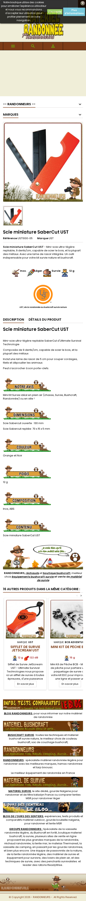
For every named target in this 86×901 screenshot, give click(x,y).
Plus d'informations (74, 11)
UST (51, 238)
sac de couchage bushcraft (49, 742)
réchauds (32, 573)
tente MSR (55, 823)
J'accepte (54, 11)
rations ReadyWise (50, 865)
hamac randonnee (70, 764)
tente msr (41, 843)
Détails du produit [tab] (45, 319)
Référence (10, 238)
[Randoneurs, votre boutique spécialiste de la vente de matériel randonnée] (43, 876)
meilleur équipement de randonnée (37, 773)
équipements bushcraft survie (33, 577)
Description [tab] (13, 319)
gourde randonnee (69, 847)
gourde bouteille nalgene (62, 820)
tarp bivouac (44, 767)
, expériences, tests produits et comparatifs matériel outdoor (43, 818)
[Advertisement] (43, 74)
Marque (42, 238)
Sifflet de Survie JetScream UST (25, 648)
